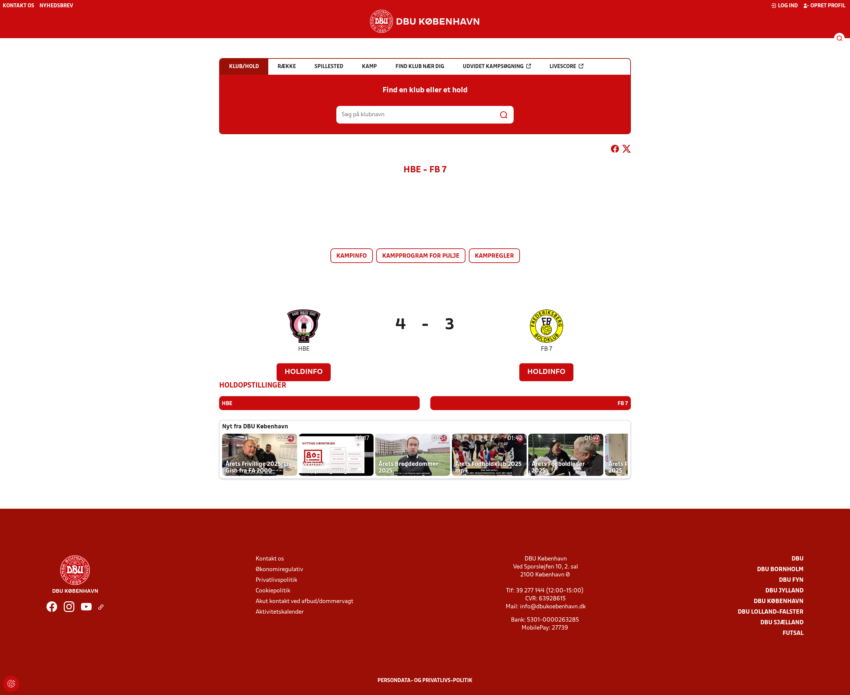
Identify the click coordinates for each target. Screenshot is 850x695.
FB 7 (546, 349)
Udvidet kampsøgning (493, 66)
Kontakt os (18, 6)
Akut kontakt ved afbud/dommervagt (304, 601)
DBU (798, 559)
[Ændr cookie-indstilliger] (11, 684)
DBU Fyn (791, 580)
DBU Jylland (784, 591)
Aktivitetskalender (280, 612)
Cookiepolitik (273, 591)
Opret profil (827, 6)
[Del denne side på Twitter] (626, 150)
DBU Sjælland (782, 623)
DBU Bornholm (780, 569)
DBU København (779, 601)
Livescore (563, 66)
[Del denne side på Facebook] (615, 150)
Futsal (793, 633)
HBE (303, 349)
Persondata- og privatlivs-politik (425, 680)
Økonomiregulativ (279, 569)
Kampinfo (351, 256)
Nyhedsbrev (56, 6)
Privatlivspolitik (276, 580)
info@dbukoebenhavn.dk (553, 607)
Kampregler (494, 256)
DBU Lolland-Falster (771, 612)
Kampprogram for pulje (421, 256)
